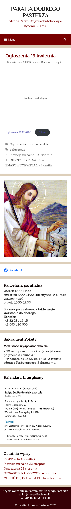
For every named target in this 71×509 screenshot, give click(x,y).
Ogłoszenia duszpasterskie (29, 144)
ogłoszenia (17, 149)
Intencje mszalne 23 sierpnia (25, 464)
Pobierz (42, 132)
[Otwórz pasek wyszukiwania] (65, 39)
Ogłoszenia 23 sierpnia (20, 468)
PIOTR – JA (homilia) (19, 459)
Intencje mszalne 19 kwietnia (31, 155)
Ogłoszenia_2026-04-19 (19, 132)
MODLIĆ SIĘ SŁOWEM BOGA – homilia (32, 478)
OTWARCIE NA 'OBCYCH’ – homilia (30, 473)
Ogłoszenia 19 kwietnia (30, 56)
